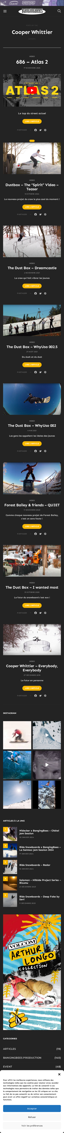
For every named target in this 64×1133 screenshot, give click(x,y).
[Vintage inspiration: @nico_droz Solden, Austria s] (17, 765)
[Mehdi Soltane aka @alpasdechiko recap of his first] (47, 735)
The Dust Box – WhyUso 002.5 (32, 346)
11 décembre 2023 (27, 903)
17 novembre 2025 (32, 68)
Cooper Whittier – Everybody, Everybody (32, 668)
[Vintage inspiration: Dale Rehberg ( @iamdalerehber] (47, 765)
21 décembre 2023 (27, 887)
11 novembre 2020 (32, 510)
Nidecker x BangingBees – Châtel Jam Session (39, 832)
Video (32, 56)
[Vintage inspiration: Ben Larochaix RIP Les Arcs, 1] (47, 795)
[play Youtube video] (32, 90)
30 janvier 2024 (26, 837)
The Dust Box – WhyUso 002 (32, 425)
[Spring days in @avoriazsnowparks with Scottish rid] (17, 795)
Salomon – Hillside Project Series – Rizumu (40, 881)
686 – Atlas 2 (32, 62)
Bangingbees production (22, 1057)
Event (7, 1066)
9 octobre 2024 (32, 194)
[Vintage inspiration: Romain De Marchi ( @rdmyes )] (17, 735)
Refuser (32, 1117)
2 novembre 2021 (32, 273)
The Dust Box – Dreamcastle (32, 268)
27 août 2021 (32, 352)
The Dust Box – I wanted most (32, 587)
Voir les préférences (32, 1125)
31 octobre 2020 (32, 592)
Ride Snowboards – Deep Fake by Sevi (39, 898)
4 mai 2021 (32, 431)
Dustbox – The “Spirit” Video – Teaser (32, 187)
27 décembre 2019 (32, 675)
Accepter (32, 1108)
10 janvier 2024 (26, 869)
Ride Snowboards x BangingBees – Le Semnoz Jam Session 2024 (40, 848)
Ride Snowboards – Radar (34, 865)
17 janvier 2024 (26, 854)
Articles (9, 1048)
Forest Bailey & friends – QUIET (31, 505)
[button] (59, 1074)
